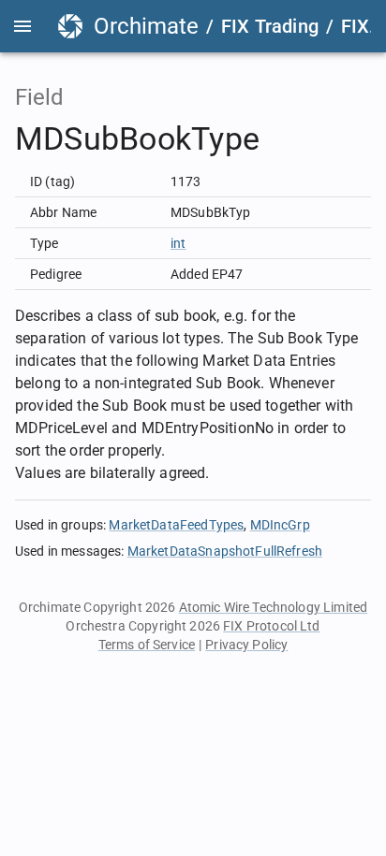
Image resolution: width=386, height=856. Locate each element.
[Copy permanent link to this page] (281, 139)
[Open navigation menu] (22, 26)
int (178, 243)
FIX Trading (270, 26)
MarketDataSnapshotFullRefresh (224, 551)
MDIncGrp (280, 524)
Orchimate (146, 26)
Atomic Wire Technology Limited (273, 607)
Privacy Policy (246, 644)
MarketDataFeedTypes (176, 524)
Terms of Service (146, 644)
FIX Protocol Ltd (271, 625)
